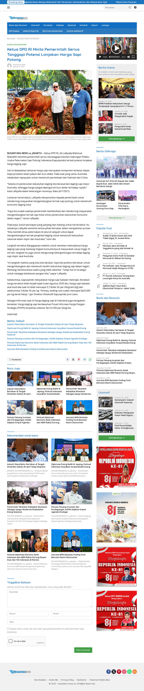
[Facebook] (108, 671)
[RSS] (134, 671)
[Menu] (9, 7)
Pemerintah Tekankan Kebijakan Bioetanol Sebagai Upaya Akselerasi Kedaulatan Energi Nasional (48, 333)
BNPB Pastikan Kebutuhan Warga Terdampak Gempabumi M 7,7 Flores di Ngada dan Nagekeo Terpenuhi (116, 104)
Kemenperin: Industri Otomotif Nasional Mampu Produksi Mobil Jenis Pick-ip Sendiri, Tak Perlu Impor (124, 401)
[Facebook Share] (68, 359)
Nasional (72, 25)
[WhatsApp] (129, 671)
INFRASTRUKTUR (31, 31)
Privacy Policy (67, 680)
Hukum (94, 25)
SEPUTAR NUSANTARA (52, 31)
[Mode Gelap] (135, 7)
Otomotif (35, 25)
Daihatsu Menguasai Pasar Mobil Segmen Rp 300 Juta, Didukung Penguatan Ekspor (124, 414)
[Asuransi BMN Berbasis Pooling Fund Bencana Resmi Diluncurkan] (79, 407)
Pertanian (47, 25)
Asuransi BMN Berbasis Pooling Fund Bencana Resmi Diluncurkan (37, 349)
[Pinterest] (119, 671)
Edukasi (60, 25)
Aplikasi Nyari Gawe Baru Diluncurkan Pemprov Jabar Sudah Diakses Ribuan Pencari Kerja (119, 287)
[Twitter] (114, 671)
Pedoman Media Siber (100, 680)
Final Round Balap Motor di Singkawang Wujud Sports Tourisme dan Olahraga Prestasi (125, 426)
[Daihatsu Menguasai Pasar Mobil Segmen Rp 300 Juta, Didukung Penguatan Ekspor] (106, 415)
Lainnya (105, 25)
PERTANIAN (14, 31)
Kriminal (83, 25)
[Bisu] (128, 56)
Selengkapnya (116, 138)
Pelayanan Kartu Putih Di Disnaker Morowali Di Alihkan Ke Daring (119, 257)
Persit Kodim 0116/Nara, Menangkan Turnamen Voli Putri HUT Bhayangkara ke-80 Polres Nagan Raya (127, 206)
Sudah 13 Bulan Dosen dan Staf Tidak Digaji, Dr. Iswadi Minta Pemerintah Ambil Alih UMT (117, 237)
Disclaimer (82, 680)
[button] (130, 7)
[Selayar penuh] (133, 56)
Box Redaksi (40, 680)
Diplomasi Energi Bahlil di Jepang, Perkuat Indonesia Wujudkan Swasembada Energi (46, 328)
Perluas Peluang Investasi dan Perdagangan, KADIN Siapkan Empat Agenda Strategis (47, 338)
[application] (116, 48)
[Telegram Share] (84, 359)
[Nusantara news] (19, 17)
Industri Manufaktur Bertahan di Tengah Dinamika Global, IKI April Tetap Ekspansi (45, 324)
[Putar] (100, 56)
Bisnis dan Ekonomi (18, 25)
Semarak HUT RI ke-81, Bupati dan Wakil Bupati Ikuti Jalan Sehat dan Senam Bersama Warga (115, 183)
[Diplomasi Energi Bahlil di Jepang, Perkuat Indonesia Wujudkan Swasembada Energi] (50, 378)
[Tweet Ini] (73, 359)
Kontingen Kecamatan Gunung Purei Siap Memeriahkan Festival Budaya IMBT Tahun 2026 (104, 206)
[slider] (114, 57)
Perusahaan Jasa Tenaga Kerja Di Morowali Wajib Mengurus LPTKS (119, 267)
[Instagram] (124, 671)
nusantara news (19, 64)
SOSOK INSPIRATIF (75, 31)
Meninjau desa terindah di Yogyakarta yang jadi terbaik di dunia (118, 247)
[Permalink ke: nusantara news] (9, 65)
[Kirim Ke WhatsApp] (90, 359)
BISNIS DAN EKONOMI (16, 44)
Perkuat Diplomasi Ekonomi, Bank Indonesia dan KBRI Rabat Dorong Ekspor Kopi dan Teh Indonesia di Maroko (49, 343)
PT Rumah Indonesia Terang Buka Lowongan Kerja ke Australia (118, 277)
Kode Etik (53, 680)
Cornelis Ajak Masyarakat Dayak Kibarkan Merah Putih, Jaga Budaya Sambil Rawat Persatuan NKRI (124, 115)
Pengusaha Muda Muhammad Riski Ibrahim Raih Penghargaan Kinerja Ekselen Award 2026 (125, 127)
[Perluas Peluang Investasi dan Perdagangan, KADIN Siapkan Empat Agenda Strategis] (20, 407)
